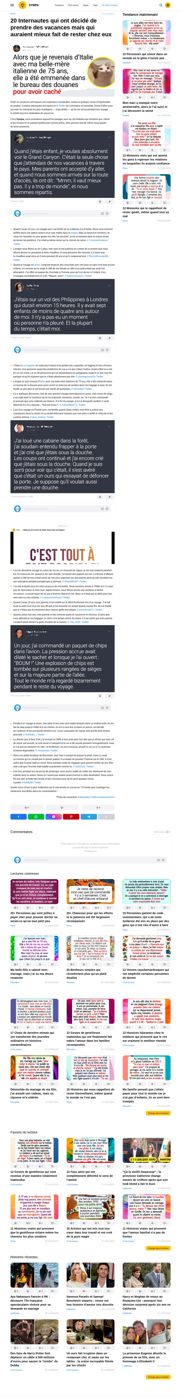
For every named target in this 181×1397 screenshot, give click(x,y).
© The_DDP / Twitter (78, 622)
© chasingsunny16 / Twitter (89, 376)
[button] (26, 807)
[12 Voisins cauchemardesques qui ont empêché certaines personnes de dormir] (147, 949)
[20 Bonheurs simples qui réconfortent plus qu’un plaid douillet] (91, 949)
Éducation (14, 982)
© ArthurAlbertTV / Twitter (72, 405)
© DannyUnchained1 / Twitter (21, 497)
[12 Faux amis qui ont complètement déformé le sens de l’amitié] (91, 1151)
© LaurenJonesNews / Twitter (55, 597)
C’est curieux (128, 982)
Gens (12, 14)
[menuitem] (59, 5)
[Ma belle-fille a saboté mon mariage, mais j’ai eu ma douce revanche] (34, 949)
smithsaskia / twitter (87, 797)
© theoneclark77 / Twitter (89, 610)
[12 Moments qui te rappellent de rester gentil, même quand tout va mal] (147, 187)
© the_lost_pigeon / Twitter (20, 696)
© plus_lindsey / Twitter (42, 417)
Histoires (126, 63)
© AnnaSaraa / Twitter (46, 750)
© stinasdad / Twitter (81, 389)
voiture (74, 233)
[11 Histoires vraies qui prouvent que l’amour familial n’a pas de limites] (147, 1207)
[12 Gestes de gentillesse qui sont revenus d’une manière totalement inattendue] (34, 1151)
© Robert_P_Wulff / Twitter (20, 338)
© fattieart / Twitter (17, 201)
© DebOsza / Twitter (83, 766)
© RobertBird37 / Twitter (74, 581)
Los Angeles (28, 365)
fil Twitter (61, 106)
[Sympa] (28, 5)
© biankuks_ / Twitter (33, 734)
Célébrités (127, 1188)
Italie (42, 381)
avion (37, 265)
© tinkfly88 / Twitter (31, 782)
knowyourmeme (106, 797)
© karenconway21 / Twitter (78, 276)
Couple (126, 115)
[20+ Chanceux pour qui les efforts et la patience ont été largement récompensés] (91, 892)
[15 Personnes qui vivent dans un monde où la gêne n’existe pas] (147, 33)
